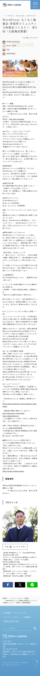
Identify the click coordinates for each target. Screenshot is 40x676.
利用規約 (27, 617)
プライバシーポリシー (12, 617)
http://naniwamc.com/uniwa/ (14, 413)
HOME (5, 598)
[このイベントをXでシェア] (20, 584)
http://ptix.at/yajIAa (16, 119)
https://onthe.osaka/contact (13, 471)
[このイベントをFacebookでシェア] (8, 584)
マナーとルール (20, 613)
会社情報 (7, 613)
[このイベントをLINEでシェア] (32, 584)
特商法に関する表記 (11, 621)
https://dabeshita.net (11, 416)
